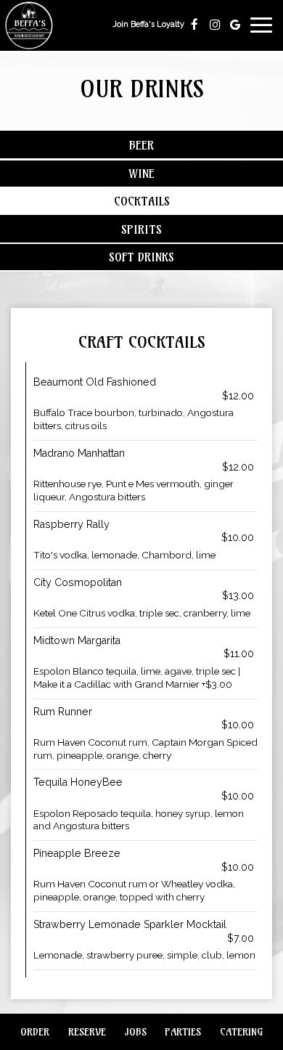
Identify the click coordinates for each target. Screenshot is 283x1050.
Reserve (85, 1031)
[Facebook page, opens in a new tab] (194, 24)
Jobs (135, 1031)
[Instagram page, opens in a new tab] (215, 24)
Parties (183, 1031)
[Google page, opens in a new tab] (235, 24)
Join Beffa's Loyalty (148, 28)
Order (33, 1031)
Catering (241, 1031)
